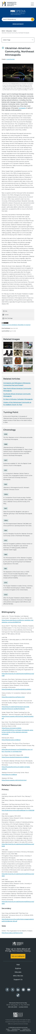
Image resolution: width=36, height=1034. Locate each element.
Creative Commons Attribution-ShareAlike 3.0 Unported (16, 324)
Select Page (6, 40)
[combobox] (18, 19)
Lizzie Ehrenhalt (10, 59)
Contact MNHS (23, 1007)
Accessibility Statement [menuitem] (25, 1030)
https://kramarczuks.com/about (11, 740)
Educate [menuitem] (18, 972)
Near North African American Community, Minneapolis (17, 389)
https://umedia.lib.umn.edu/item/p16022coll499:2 (16, 689)
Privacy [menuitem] (7, 1029)
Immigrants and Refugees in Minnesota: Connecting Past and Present (16, 384)
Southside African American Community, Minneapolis (17, 395)
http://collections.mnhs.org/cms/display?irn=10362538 (18, 810)
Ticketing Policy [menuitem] (26, 1029)
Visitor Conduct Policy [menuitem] (12, 1030)
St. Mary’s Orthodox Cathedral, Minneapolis (18, 399)
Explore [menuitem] (18, 968)
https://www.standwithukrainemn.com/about (15, 757)
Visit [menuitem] (18, 965)
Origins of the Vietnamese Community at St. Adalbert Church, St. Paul (17, 403)
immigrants (22, 108)
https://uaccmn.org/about (9, 774)
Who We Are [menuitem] (18, 976)
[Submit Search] (32, 19)
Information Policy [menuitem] (16, 1029)
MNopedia (9, 31)
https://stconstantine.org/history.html (13, 697)
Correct (6, 314)
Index (14, 31)
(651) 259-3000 (12, 1007)
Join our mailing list (18, 956)
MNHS (3, 31)
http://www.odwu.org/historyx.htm (12, 933)
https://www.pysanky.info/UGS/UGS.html (14, 780)
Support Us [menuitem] (18, 979)
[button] (32, 4)
